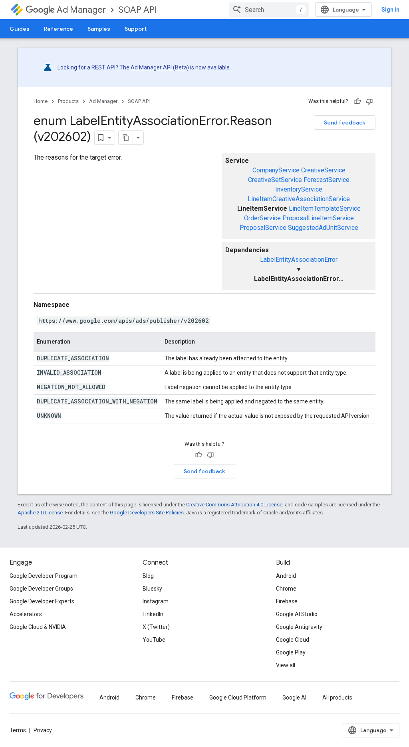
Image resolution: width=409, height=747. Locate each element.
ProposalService (263, 227)
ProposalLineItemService (318, 218)
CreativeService (323, 170)
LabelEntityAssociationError (299, 259)
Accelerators (26, 614)
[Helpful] (357, 101)
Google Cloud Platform (237, 697)
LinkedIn (153, 614)
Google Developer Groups (41, 588)
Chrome (286, 588)
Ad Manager (81, 9)
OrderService (262, 218)
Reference (58, 28)
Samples (98, 28)
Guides (20, 28)
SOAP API (138, 9)
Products (68, 101)
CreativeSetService (275, 180)
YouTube (154, 639)
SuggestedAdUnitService (323, 227)
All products (337, 697)
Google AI (294, 697)
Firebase (287, 601)
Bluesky (152, 588)
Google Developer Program (43, 576)
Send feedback (344, 122)
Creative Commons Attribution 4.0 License (234, 505)
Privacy (43, 730)
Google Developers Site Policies (147, 513)
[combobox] (269, 9)
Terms (18, 730)
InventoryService (298, 189)
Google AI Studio (297, 614)
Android (286, 576)
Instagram (156, 601)
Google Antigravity (299, 627)
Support (136, 28)
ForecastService (326, 180)
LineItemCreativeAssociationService (299, 199)
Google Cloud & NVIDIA (38, 627)
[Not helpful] (369, 101)
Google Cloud (292, 639)
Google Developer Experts (42, 601)
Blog (148, 576)
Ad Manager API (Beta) (160, 67)
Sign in (390, 9)
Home (41, 101)
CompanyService (276, 170)
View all (285, 665)
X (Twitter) (156, 627)
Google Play (291, 652)
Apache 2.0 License (40, 513)
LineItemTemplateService (325, 208)
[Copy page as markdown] (126, 137)
